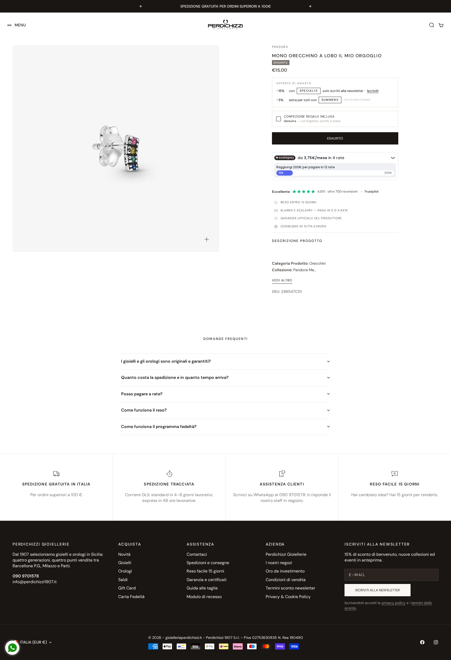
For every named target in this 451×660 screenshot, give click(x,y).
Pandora (280, 47)
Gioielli (124, 562)
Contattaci (197, 554)
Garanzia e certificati (207, 579)
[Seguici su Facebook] (422, 642)
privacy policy (393, 602)
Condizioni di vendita (286, 579)
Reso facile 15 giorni (205, 571)
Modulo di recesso (204, 596)
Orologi (125, 571)
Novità (124, 554)
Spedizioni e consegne (208, 562)
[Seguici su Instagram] (435, 642)
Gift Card (127, 588)
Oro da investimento (285, 571)
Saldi (123, 579)
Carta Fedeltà (131, 596)
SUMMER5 (330, 100)
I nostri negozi (279, 562)
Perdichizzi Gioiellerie (286, 554)
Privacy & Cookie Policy (288, 596)
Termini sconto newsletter (290, 588)
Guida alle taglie (202, 588)
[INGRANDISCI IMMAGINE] (206, 239)
